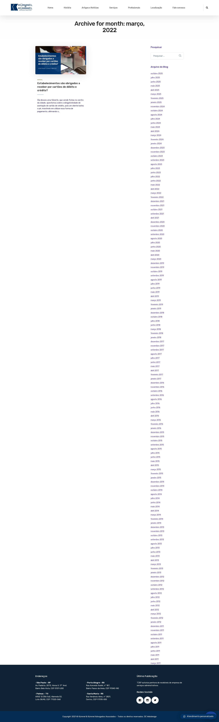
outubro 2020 (157, 230)
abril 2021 (155, 218)
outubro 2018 (156, 317)
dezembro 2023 (158, 148)
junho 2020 (156, 247)
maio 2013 (155, 556)
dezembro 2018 (157, 313)
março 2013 (156, 564)
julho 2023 (155, 168)
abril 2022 (155, 189)
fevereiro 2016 (157, 424)
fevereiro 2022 (157, 197)
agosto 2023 (156, 164)
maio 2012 (155, 605)
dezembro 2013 (157, 527)
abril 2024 (155, 131)
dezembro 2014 (157, 482)
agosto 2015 (156, 449)
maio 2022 (155, 185)
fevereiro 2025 (157, 98)
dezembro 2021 (157, 201)
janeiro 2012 (156, 622)
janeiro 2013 (156, 572)
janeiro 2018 (156, 337)
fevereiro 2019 (157, 304)
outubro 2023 (157, 156)
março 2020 (156, 259)
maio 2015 (155, 461)
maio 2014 (155, 506)
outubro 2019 (156, 271)
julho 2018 (155, 321)
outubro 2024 (157, 110)
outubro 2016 (156, 391)
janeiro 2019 (156, 308)
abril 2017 (155, 370)
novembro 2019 (157, 267)
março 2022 (156, 193)
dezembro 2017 (157, 341)
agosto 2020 (156, 238)
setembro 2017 (157, 350)
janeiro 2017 (156, 379)
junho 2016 (155, 407)
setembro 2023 (157, 160)
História (67, 7)
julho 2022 (155, 176)
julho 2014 (155, 498)
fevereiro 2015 (157, 473)
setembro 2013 (157, 539)
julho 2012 (155, 597)
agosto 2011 (156, 643)
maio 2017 (155, 366)
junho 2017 (155, 362)
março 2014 (156, 515)
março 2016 (156, 420)
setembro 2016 (157, 395)
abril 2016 (155, 416)
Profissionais (134, 7)
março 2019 (156, 300)
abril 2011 (155, 659)
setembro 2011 (157, 638)
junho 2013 (155, 552)
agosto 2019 (156, 280)
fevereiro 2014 (157, 519)
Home (50, 7)
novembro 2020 (158, 226)
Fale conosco (179, 7)
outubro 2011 (156, 634)
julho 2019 (155, 284)
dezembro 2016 (157, 383)
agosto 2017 (156, 354)
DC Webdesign (150, 716)
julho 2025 (155, 77)
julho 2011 (155, 647)
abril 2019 (155, 296)
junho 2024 (156, 123)
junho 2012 (155, 601)
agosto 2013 (156, 544)
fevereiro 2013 (157, 568)
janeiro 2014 (156, 523)
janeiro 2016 (156, 428)
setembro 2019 (157, 275)
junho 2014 (155, 502)
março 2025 (156, 94)
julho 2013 (155, 548)
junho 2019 (155, 288)
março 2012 (156, 614)
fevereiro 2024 (157, 139)
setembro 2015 (157, 445)
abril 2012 (155, 610)
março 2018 (156, 329)
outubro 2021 (156, 209)
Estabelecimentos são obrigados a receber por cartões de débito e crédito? (58, 87)
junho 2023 (156, 172)
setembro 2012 (157, 589)
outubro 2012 (156, 585)
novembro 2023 (158, 152)
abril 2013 (155, 560)
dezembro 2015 (157, 432)
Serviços (113, 7)
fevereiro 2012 (157, 618)
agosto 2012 (156, 593)
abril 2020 (155, 255)
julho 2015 (155, 453)
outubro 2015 (156, 440)
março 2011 (155, 663)
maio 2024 (155, 127)
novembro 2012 (157, 581)
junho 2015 (155, 457)
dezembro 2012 (157, 577)
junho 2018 (155, 325)
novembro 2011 (157, 630)
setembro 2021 (157, 214)
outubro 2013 (156, 535)
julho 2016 (155, 403)
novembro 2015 (157, 436)
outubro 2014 (156, 490)
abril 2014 (155, 511)
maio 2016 (155, 412)
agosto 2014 (156, 494)
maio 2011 (155, 655)
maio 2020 (155, 251)
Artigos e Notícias (90, 7)
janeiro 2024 (156, 143)
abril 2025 (155, 90)
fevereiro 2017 (157, 374)
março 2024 (156, 135)
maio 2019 (155, 292)
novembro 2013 (157, 531)
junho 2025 (156, 82)
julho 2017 (155, 358)
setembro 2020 (157, 234)
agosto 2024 (156, 115)
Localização (156, 7)
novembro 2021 (157, 205)
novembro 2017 (157, 346)
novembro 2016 (157, 387)
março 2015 (156, 469)
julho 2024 (155, 119)
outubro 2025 (157, 73)
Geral (40, 80)
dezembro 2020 (158, 222)
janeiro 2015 (156, 478)
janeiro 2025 (156, 102)
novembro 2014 (157, 486)
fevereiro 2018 (157, 333)
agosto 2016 (156, 399)
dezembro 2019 (157, 263)
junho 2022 (156, 181)
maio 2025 (155, 86)
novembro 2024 (158, 106)
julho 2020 (155, 242)
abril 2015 (155, 465)
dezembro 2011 (157, 626)
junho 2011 (155, 651)
